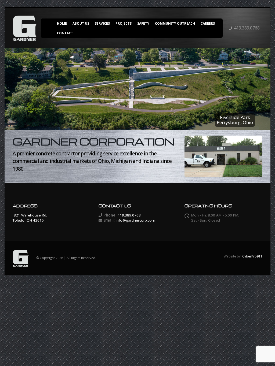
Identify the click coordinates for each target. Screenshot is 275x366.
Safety (143, 23)
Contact (65, 33)
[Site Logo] (25, 28)
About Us (81, 23)
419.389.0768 (247, 28)
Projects (123, 23)
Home (62, 23)
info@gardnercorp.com (135, 220)
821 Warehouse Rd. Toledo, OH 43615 (30, 218)
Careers (208, 23)
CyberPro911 (252, 256)
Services (102, 23)
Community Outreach (175, 23)
